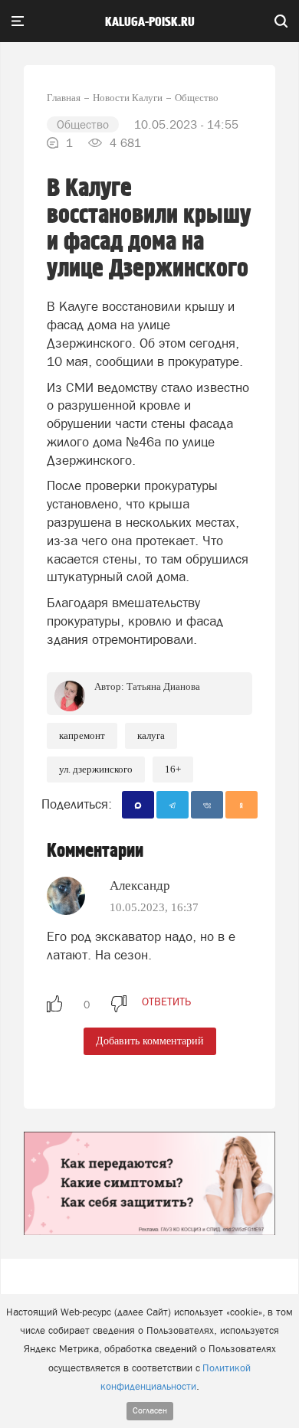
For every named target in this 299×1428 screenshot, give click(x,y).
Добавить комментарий (150, 1041)
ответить (166, 1001)
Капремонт (82, 735)
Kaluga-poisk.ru (150, 22)
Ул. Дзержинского (96, 769)
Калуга (151, 735)
